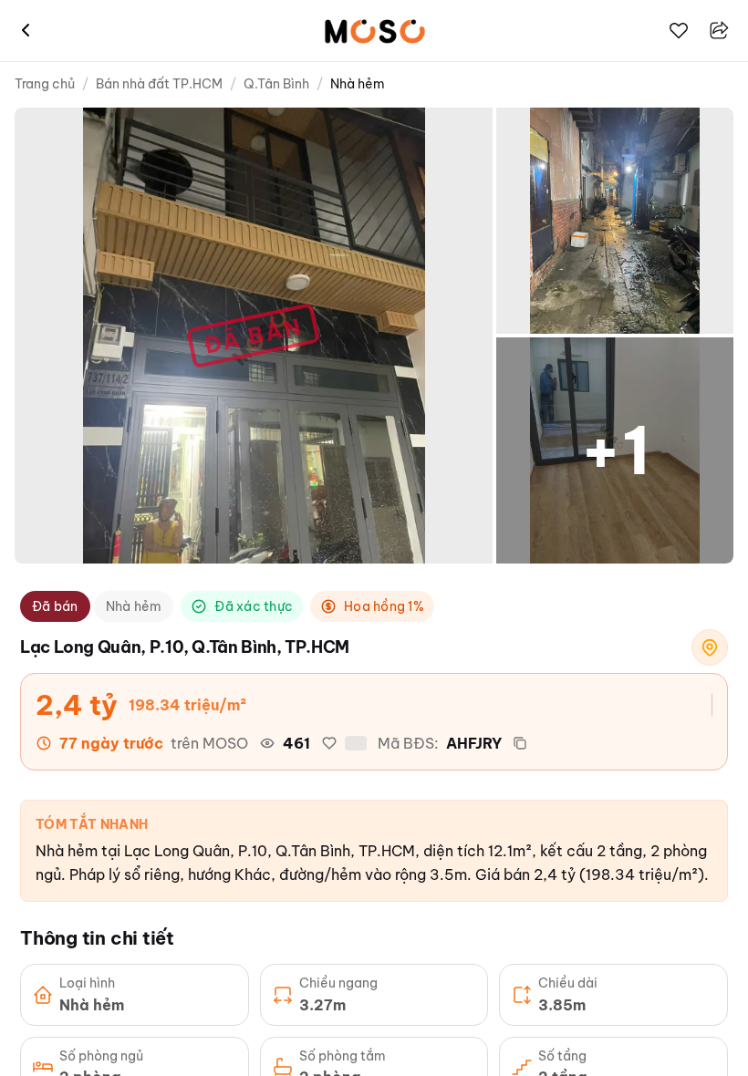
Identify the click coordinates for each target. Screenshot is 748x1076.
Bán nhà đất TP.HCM (159, 84)
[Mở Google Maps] (709, 647)
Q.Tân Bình (276, 84)
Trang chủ (45, 84)
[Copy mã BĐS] (520, 743)
